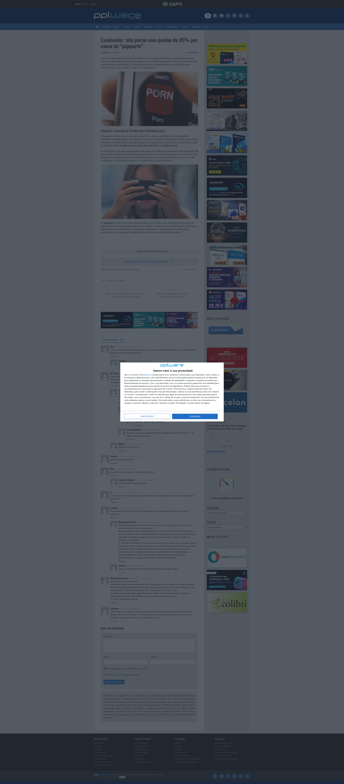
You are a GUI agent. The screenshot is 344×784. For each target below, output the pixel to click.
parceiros (148, 375)
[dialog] (172, 392)
